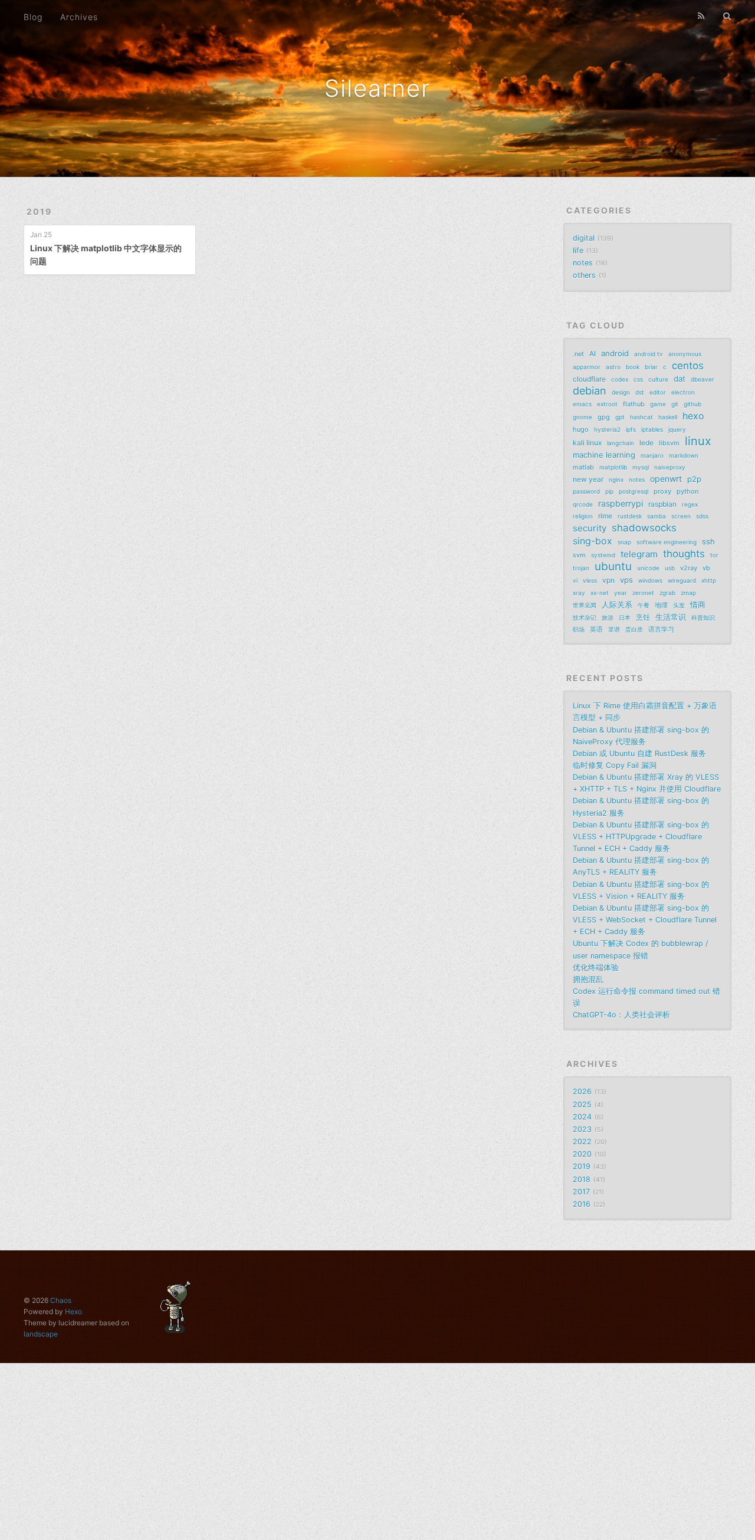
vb (706, 568)
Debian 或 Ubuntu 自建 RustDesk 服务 (639, 753)
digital (584, 238)
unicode (648, 568)
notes (583, 262)
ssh (708, 541)
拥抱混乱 (588, 979)
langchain (620, 442)
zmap (688, 592)
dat (679, 378)
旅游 (607, 617)
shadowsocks (644, 528)
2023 (582, 1129)
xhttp (708, 580)
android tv (648, 353)
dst (639, 392)
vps (626, 580)
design (621, 392)
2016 (581, 1204)
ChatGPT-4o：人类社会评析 (621, 1014)
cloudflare (589, 379)
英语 (596, 629)
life (578, 250)
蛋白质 (634, 629)
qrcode (583, 504)
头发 (679, 605)
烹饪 (643, 617)
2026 (582, 1091)
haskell (667, 417)
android (615, 353)
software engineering (666, 542)
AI (592, 353)
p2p (694, 479)
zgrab (667, 592)
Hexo (73, 1311)
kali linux (587, 442)
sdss (702, 516)
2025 (582, 1104)
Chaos (60, 1300)
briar (651, 366)
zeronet (643, 592)
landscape (41, 1333)
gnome (582, 417)
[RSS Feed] (701, 16)
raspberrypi (620, 503)
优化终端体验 (596, 967)
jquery (677, 429)
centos (688, 366)
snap (624, 542)
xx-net (599, 592)
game (658, 404)
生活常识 (670, 617)
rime (605, 515)
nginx (616, 479)
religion (583, 516)
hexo (693, 416)
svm (579, 555)
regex (690, 504)
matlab (583, 467)
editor (657, 392)
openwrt (666, 479)
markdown (683, 455)
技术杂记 (584, 617)
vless (590, 580)
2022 (582, 1141)
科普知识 (703, 617)
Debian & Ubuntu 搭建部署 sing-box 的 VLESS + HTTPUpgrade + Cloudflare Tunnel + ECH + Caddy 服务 (641, 836)
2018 (581, 1179)
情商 (697, 604)
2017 (581, 1191)
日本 (625, 617)
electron (683, 392)
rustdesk (630, 516)
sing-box (592, 541)
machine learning (604, 454)
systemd (603, 555)
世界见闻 (584, 605)
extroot (607, 404)
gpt (620, 417)
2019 (39, 211)
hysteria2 (607, 429)
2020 (582, 1154)
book (632, 366)
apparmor (586, 366)
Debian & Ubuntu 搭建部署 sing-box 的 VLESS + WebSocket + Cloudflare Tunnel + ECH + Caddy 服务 (645, 920)
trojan (581, 568)
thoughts (684, 554)
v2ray (688, 568)
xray (579, 592)
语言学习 (661, 629)
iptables (652, 429)
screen (681, 516)
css (638, 379)
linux (698, 441)
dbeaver (702, 379)
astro (613, 366)
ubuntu (613, 567)
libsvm (669, 443)
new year (588, 479)
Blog (33, 17)
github (692, 404)
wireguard (682, 580)
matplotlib (613, 467)
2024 (582, 1116)
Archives (79, 17)
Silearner (377, 88)
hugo (581, 429)
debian (589, 391)
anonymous (684, 353)
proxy (662, 491)
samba (656, 516)
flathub (634, 404)
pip (609, 491)
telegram (639, 554)
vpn (608, 580)
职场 (579, 629)
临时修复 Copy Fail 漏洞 (614, 765)
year (620, 592)
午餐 (643, 605)
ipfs (631, 429)
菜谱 (614, 629)
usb (670, 568)
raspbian (662, 504)
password (586, 491)
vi (575, 580)
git (674, 404)
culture (658, 379)
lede (646, 442)
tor (714, 555)
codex (619, 379)
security (589, 528)
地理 (661, 605)
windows (650, 580)
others (584, 275)
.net (578, 354)
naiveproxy (669, 467)
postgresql (633, 491)
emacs (582, 404)
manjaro (652, 455)
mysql (640, 467)
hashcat (641, 417)
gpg (604, 417)
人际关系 (617, 604)
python (687, 491)
